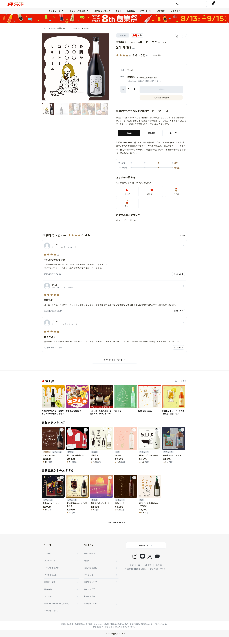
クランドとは (135, 565)
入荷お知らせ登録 (161, 97)
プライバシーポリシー (158, 569)
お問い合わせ (144, 545)
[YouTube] (157, 556)
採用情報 (159, 565)
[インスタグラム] (135, 556)
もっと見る (179, 381)
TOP (44, 28)
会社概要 (147, 565)
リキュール (51, 28)
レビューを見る (155, 55)
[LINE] (142, 556)
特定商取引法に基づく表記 (135, 569)
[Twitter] (149, 556)
